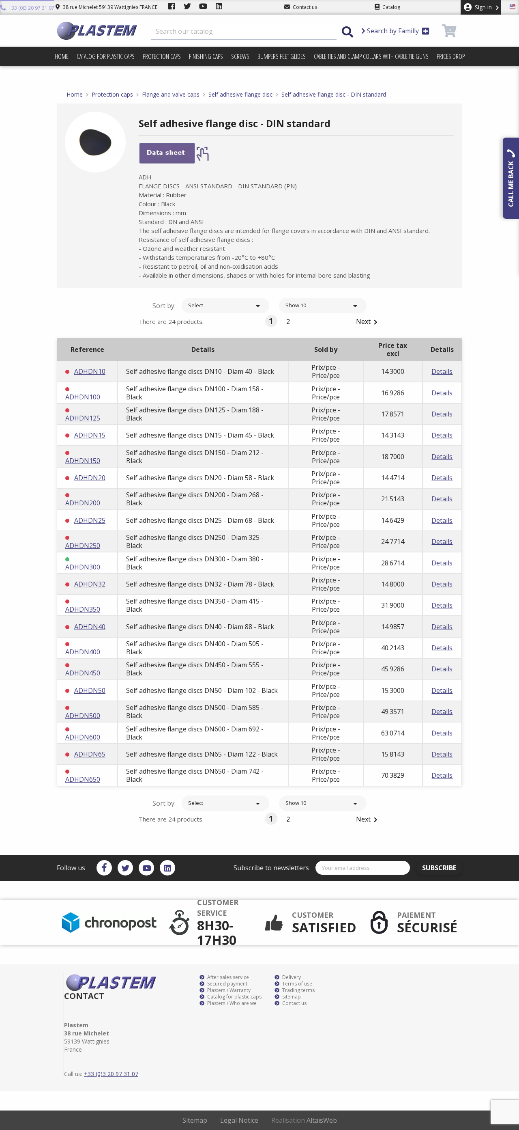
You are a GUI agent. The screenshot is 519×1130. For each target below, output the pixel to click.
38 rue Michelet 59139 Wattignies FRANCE (109, 7)
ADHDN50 (89, 690)
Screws (240, 56)
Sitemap (194, 1120)
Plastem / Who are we (231, 1003)
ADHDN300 (82, 567)
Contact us (294, 1003)
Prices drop (451, 56)
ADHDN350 (82, 609)
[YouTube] (146, 868)
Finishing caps (206, 56)
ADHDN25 (89, 520)
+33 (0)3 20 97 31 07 (30, 7)
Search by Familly (392, 30)
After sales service (227, 977)
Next (368, 322)
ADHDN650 (82, 779)
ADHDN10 (89, 371)
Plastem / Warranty (228, 990)
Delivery (291, 977)
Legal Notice (239, 1120)
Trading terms (298, 990)
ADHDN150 (82, 460)
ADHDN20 (89, 477)
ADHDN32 (89, 584)
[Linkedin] (167, 868)
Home (62, 56)
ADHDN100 (82, 396)
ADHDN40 (89, 626)
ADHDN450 (82, 673)
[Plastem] (97, 31)
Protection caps (162, 56)
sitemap (291, 997)
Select (225, 306)
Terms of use (296, 984)
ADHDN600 (82, 737)
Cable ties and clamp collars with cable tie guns (371, 56)
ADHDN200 (82, 502)
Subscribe (439, 867)
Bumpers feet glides (281, 56)
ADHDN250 (82, 545)
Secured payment (226, 984)
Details (442, 371)
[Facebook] (104, 868)
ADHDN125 (82, 418)
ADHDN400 (82, 651)
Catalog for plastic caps (106, 56)
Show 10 (322, 306)
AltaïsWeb (322, 1120)
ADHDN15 (89, 435)
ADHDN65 (89, 754)
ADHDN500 (82, 715)
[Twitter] (125, 868)
